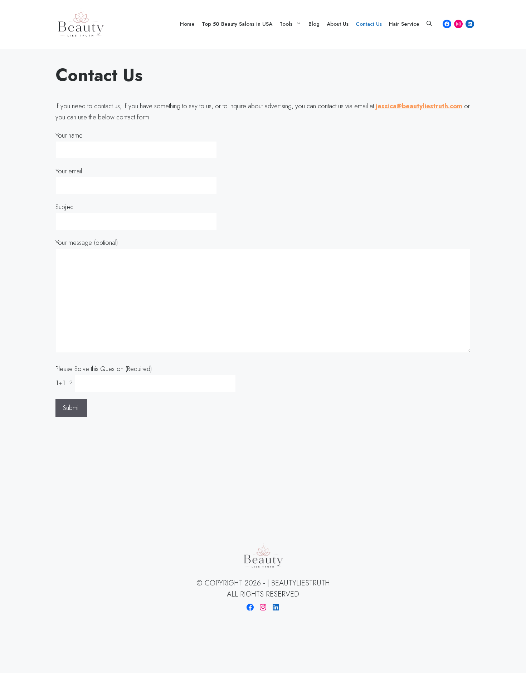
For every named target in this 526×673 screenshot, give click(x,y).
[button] (429, 24)
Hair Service (404, 24)
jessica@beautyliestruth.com (419, 106)
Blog (314, 24)
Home (187, 24)
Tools (285, 24)
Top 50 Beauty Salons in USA (237, 24)
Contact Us (369, 24)
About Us (338, 24)
